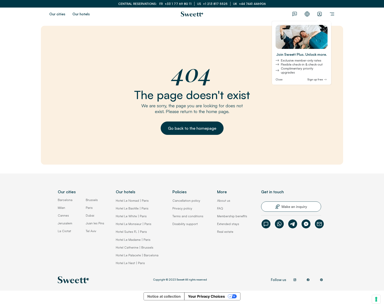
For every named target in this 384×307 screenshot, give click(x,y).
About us (223, 200)
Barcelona (65, 200)
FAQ (220, 208)
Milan (61, 207)
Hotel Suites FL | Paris (131, 231)
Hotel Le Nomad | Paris (132, 200)
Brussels (92, 200)
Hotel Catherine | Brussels (134, 247)
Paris (89, 207)
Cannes (63, 215)
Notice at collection (164, 296)
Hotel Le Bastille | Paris (132, 208)
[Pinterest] (321, 280)
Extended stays (228, 224)
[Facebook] (306, 224)
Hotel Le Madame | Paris (133, 239)
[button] (192, 128)
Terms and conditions (187, 216)
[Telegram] (293, 224)
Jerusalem (65, 223)
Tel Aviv (91, 231)
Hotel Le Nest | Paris (130, 263)
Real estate (225, 231)
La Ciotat (64, 231)
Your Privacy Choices (206, 296)
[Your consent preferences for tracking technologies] (376, 299)
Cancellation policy (186, 200)
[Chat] (266, 224)
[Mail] (319, 224)
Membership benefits (232, 216)
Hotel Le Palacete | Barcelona (137, 255)
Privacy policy (182, 208)
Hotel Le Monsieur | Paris (133, 224)
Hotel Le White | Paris (131, 216)
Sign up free (315, 79)
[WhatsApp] (279, 224)
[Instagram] (295, 280)
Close (279, 79)
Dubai (90, 215)
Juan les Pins (95, 223)
